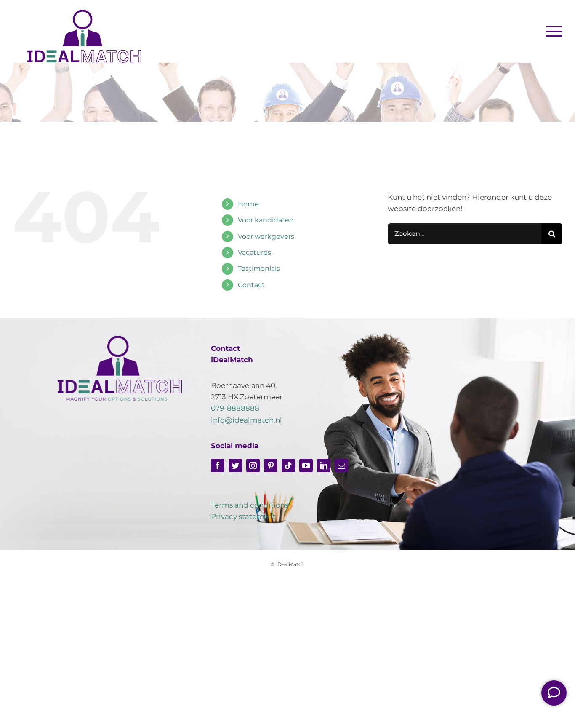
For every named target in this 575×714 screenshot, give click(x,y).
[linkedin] (323, 465)
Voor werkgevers (266, 237)
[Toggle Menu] (554, 31)
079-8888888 (235, 408)
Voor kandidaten (266, 220)
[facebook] (217, 465)
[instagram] (253, 465)
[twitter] (235, 465)
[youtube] (306, 465)
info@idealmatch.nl (246, 420)
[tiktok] (288, 465)
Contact (251, 285)
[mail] (341, 465)
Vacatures (254, 253)
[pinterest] (270, 465)
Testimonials (259, 269)
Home (248, 204)
